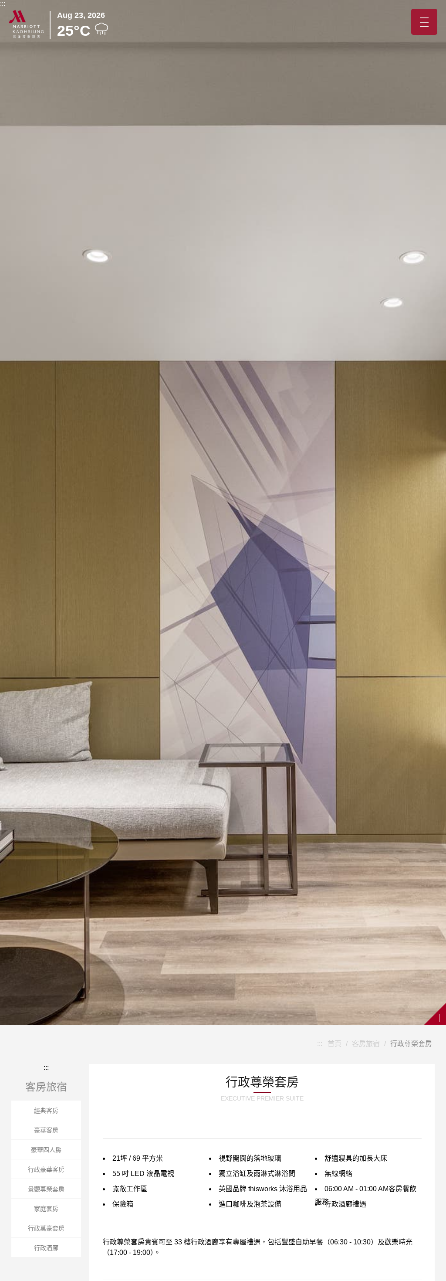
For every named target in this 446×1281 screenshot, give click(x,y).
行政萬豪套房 (46, 1228)
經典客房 (46, 1110)
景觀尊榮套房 (46, 1189)
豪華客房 (46, 1130)
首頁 (334, 1043)
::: (2, 3)
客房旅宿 (366, 1043)
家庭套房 (46, 1208)
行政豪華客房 (46, 1169)
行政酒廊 (46, 1247)
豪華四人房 (46, 1149)
